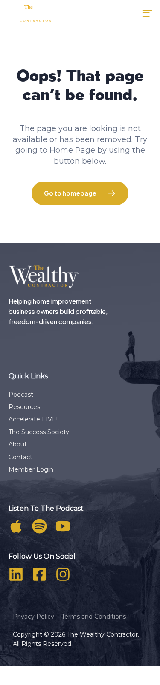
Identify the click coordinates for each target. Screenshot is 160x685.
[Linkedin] (16, 574)
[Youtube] (62, 526)
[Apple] (16, 526)
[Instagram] (62, 574)
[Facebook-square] (39, 574)
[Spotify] (39, 526)
